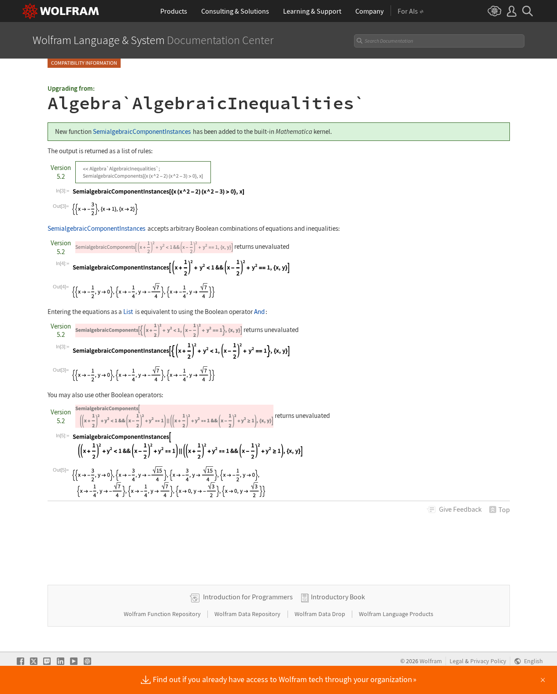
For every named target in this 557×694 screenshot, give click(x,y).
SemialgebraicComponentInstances (142, 131)
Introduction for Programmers (248, 596)
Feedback (460, 509)
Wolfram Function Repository (163, 614)
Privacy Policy (488, 661)
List (128, 311)
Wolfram (431, 661)
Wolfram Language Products (396, 614)
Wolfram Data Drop (321, 614)
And (259, 311)
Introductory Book (338, 596)
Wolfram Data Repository (248, 614)
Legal (457, 661)
